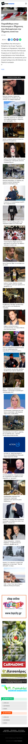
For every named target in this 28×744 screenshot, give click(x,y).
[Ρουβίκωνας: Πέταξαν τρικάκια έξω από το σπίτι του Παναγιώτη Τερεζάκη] (13, 295)
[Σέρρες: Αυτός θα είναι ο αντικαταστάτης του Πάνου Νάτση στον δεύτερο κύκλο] (14, 317)
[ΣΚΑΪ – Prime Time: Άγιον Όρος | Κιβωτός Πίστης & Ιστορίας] (14, 575)
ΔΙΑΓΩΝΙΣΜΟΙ (6, 705)
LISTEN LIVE (6, 702)
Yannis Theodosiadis (18, 740)
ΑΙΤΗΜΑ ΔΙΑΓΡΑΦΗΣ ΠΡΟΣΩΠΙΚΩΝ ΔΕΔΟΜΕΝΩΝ (14, 731)
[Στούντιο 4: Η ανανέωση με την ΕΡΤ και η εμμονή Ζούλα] (14, 193)
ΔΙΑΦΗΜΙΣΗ (6, 730)
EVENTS (5, 708)
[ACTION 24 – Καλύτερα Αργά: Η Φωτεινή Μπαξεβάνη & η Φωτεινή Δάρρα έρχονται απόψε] (14, 444)
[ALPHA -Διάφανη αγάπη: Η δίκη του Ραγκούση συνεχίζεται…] (13, 130)
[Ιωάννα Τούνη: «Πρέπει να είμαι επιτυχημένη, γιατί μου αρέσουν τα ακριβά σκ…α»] (14, 274)
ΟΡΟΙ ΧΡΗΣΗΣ (21, 730)
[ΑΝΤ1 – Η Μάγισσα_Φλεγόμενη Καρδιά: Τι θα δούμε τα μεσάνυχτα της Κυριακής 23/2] (13, 380)
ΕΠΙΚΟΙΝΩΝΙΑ (14, 730)
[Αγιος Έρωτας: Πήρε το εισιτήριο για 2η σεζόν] (13, 254)
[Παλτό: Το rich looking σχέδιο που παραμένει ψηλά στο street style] (13, 212)
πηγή (2, 69)
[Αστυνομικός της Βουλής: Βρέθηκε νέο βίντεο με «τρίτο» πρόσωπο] (14, 360)
